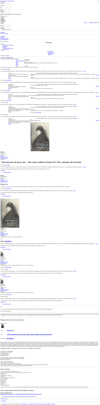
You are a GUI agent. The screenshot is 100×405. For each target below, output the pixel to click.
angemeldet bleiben (6, 29)
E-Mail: (1, 23)
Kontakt (36, 403)
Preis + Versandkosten (20, 60)
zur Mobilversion (31, 403)
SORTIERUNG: (27, 59)
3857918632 (7, 69)
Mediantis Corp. (24, 403)
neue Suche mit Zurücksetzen (8, 45)
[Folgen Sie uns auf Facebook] (97, 22)
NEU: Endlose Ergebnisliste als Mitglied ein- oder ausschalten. (51, 53)
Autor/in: (2, 5)
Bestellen (2, 156)
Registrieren (2, 32)
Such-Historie (2, 36)
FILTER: (17, 58)
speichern (97, 75)
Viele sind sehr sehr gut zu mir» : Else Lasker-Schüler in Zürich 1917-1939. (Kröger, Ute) (20, 394)
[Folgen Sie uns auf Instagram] (99, 22)
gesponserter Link (3, 158)
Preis (17, 59)
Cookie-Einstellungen (4, 39)
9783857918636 (8, 80)
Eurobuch (5, 403)
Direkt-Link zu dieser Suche (8, 48)
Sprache (85, 22)
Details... (10, 78)
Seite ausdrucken (6, 49)
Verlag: (1, 12)
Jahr (16, 66)
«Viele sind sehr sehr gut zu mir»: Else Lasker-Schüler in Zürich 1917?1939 (29, 334)
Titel (16, 62)
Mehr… (84, 71)
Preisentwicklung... (4, 398)
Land (17, 65)
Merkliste (2, 37)
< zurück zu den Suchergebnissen (6, 57)
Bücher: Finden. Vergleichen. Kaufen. (7, 0)
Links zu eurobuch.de (4, 38)
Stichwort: (2, 3)
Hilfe (96, 22)
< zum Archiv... (3, 400)
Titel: (1, 7)
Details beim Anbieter (4, 157)
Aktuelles (53, 403)
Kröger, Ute (10, 330)
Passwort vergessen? (4, 33)
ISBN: (1, 9)
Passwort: (2, 25)
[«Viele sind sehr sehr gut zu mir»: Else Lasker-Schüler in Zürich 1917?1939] (2, 327)
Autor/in (17, 61)
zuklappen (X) (3, 170)
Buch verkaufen (48, 42)
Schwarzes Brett (41, 403)
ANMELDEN (91, 22)
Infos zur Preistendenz (7, 172)
